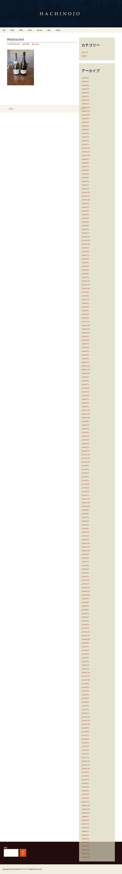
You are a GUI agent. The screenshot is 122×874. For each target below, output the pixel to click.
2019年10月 (85, 373)
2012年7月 (85, 691)
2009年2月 (85, 842)
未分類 (26, 44)
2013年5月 (85, 654)
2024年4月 (85, 178)
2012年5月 (85, 698)
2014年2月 (85, 624)
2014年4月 (85, 617)
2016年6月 (85, 521)
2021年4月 (85, 311)
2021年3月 (85, 314)
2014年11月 (85, 591)
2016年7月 (85, 517)
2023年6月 (85, 214)
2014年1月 (85, 628)
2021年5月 (85, 307)
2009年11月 (85, 809)
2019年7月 (85, 384)
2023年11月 (85, 196)
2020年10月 (85, 333)
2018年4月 (85, 440)
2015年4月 (85, 573)
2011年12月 (85, 717)
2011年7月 (85, 735)
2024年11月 (85, 152)
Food (12, 30)
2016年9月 (85, 510)
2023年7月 (85, 211)
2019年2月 (85, 403)
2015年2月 (85, 580)
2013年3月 (85, 661)
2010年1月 (85, 802)
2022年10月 (85, 244)
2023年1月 (85, 233)
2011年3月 (85, 750)
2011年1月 (85, 757)
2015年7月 (85, 562)
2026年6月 (85, 85)
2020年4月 (85, 355)
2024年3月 (85, 181)
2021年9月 (85, 292)
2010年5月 (85, 787)
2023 (10, 109)
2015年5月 (85, 569)
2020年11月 (85, 329)
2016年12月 (85, 499)
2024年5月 (85, 174)
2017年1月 (85, 495)
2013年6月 (85, 650)
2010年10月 (85, 768)
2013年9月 (85, 643)
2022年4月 (85, 266)
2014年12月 (85, 588)
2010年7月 (85, 780)
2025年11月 (85, 111)
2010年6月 (85, 783)
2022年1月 (85, 277)
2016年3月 (85, 532)
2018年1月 (85, 451)
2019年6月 (85, 388)
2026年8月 (85, 78)
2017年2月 (85, 491)
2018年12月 (85, 410)
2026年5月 (85, 89)
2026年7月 (85, 82)
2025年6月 (85, 126)
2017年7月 (85, 473)
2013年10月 (85, 639)
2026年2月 (85, 100)
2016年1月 (85, 540)
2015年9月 (85, 554)
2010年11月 (85, 765)
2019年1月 (85, 407)
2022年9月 (85, 248)
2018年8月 (85, 425)
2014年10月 (85, 595)
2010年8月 (85, 776)
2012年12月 (85, 672)
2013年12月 (85, 632)
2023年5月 (85, 218)
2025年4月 (85, 133)
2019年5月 (85, 392)
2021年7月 (85, 299)
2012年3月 (85, 706)
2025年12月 (85, 107)
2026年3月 (85, 96)
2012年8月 (85, 687)
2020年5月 (85, 351)
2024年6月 (85, 170)
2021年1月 (85, 322)
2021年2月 (85, 318)
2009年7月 (85, 824)
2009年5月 (85, 831)
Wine (21, 30)
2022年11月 (85, 240)
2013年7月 (85, 647)
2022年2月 (85, 274)
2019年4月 (85, 395)
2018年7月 (85, 429)
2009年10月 (85, 813)
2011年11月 (85, 720)
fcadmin (36, 44)
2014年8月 (85, 602)
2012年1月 (85, 713)
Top (3, 30)
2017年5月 (85, 480)
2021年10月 (85, 288)
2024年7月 (85, 166)
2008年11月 (85, 853)
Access (39, 30)
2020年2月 (85, 359)
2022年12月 (85, 237)
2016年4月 (85, 528)
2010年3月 (85, 794)
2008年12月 (85, 850)
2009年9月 (85, 817)
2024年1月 (85, 189)
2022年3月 (85, 270)
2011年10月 (85, 724)
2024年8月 (85, 163)
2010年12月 (85, 761)
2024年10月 (85, 155)
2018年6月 (85, 432)
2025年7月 (85, 122)
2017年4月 (85, 484)
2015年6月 (85, 565)
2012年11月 (85, 676)
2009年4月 (85, 835)
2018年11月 (85, 414)
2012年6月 (85, 695)
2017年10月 (85, 462)
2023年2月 (85, 229)
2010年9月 (85, 772)
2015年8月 (85, 558)
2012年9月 (85, 684)
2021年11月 (85, 285)
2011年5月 (85, 743)
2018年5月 (85, 436)
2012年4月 (85, 702)
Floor (30, 30)
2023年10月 (85, 200)
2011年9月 (85, 728)
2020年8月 (85, 340)
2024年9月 (85, 159)
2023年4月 (85, 222)
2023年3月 (85, 226)
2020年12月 (85, 325)
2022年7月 (85, 255)
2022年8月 (85, 251)
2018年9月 (85, 421)
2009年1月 (85, 846)
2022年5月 (85, 263)
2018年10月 (85, 418)
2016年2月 (85, 536)
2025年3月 (85, 137)
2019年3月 (85, 399)
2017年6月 (85, 477)
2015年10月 (85, 551)
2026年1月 (85, 104)
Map (49, 30)
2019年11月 (85, 370)
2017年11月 (85, 458)
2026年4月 (85, 93)
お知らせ (84, 52)
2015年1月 (85, 584)
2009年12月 (85, 805)
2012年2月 (85, 709)
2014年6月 (85, 610)
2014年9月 (85, 599)
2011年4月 (85, 746)
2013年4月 (85, 658)
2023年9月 (85, 203)
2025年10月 (85, 115)
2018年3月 (85, 443)
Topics (58, 30)
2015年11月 (85, 547)
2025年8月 (85, 118)
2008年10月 (85, 857)
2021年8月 (85, 296)
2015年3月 (85, 576)
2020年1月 (85, 362)
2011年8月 (85, 732)
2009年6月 (85, 828)
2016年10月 (85, 506)
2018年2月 (85, 447)
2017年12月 (85, 455)
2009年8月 (85, 820)
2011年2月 (85, 754)
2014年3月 (85, 621)
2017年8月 (85, 469)
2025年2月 (85, 141)
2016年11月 (85, 503)
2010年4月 (85, 791)
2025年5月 (85, 130)
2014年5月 (85, 613)
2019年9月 (85, 377)
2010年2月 (85, 798)
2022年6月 (85, 259)
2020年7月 (85, 344)
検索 (5, 848)
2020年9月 (85, 336)
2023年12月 (85, 192)
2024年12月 (85, 148)
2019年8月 (85, 381)
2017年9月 (85, 466)
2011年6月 (85, 739)
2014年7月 (85, 606)
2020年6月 (85, 347)
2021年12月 (85, 281)
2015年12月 (85, 543)
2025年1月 (85, 144)
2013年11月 (85, 636)
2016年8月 (85, 514)
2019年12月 (85, 366)
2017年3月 (85, 488)
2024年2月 (85, 185)
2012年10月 (85, 680)
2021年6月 (85, 303)
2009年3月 (85, 839)
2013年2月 (85, 665)
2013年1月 (85, 669)
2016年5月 (85, 525)
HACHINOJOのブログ (19, 869)
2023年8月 (85, 207)
